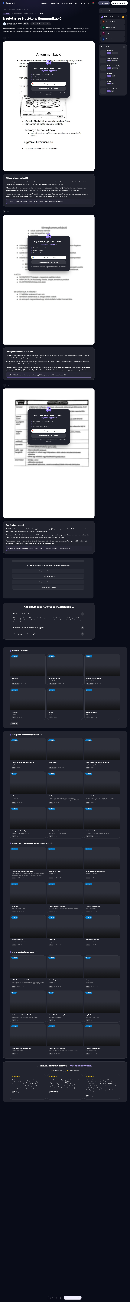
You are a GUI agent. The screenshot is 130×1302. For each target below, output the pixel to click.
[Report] (123, 11)
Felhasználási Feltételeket (51, 92)
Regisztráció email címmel (49, 89)
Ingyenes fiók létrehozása (72, 1298)
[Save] (109, 11)
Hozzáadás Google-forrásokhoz (41, 23)
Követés (26, 23)
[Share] (117, 11)
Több (13, 723)
